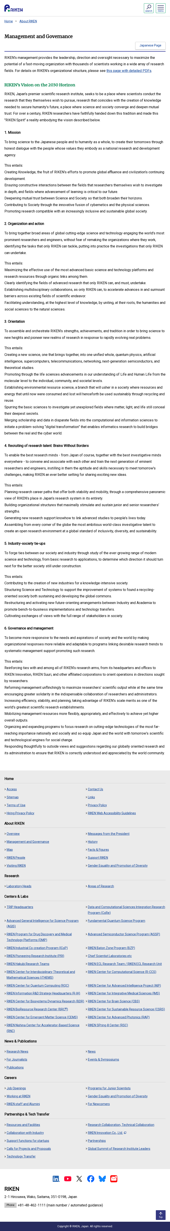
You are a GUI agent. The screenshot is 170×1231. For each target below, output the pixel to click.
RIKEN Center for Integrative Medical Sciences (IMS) (124, 993)
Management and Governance (28, 841)
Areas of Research (101, 886)
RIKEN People (16, 857)
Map (10, 849)
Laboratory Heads (19, 886)
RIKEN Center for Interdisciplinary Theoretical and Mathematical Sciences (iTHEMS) (41, 974)
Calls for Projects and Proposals (29, 1148)
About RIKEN (28, 21)
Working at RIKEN (18, 1096)
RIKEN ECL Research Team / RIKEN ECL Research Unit (125, 964)
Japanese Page (150, 45)
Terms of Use (16, 805)
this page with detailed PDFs (128, 71)
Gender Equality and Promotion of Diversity (118, 865)
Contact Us (95, 789)
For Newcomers (99, 1104)
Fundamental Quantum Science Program (116, 920)
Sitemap (13, 797)
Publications (15, 1067)
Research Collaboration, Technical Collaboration (121, 1125)
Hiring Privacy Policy (20, 813)
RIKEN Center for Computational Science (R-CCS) (122, 972)
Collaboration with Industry (25, 1133)
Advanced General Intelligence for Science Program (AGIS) (43, 923)
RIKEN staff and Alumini (23, 1104)
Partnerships (97, 1140)
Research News (17, 1051)
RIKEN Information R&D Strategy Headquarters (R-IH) (43, 993)
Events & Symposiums (103, 1059)
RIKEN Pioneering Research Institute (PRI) (35, 956)
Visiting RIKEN (16, 865)
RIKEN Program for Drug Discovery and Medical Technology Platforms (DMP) (39, 937)
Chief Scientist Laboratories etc (110, 956)
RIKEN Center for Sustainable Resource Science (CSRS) (126, 1009)
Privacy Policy (97, 805)
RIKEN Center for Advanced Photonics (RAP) (119, 1017)
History (93, 841)
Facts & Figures (98, 849)
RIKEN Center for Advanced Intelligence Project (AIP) (124, 985)
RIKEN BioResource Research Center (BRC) (37, 1009)
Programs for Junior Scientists (109, 1088)
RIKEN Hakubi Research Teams (28, 964)
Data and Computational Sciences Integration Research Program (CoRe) (126, 910)
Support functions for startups (28, 1140)
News (92, 1051)
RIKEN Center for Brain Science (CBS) (114, 1001)
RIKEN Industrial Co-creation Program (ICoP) (37, 948)
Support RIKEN (98, 857)
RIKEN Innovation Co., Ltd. (105, 1133)
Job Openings (16, 1088)
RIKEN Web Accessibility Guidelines (112, 813)
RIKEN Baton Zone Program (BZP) (111, 948)
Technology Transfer (21, 1156)
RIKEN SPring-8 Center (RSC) (108, 1025)
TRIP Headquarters (20, 907)
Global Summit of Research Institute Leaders (119, 1148)
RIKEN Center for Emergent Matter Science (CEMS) (42, 1017)
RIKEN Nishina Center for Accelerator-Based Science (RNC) (43, 1028)
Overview (13, 833)
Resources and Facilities (23, 1125)
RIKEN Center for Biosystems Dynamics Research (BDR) (45, 1001)
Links (91, 797)
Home (8, 21)
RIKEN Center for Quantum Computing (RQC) (38, 985)
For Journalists (17, 1059)
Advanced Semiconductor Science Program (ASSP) (124, 934)
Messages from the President (108, 833)
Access (12, 789)
